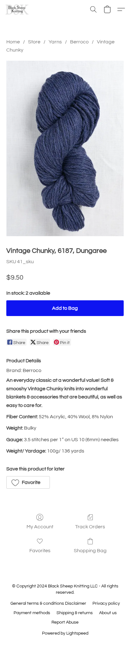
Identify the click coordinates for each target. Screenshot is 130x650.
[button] (17, 9)
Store (34, 41)
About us (108, 613)
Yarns (55, 41)
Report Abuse (65, 622)
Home (13, 41)
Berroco (79, 41)
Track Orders (90, 526)
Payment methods (32, 613)
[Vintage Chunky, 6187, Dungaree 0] (64, 148)
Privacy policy (106, 603)
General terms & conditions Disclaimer (48, 603)
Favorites (39, 550)
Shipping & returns (74, 613)
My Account (40, 526)
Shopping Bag (90, 550)
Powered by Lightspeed (65, 633)
